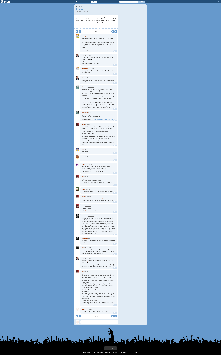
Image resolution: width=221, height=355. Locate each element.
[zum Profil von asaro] (77, 124)
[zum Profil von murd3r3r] (77, 309)
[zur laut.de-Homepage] (7, 1)
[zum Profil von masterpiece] (77, 36)
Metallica (79, 6)
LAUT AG (93, 352)
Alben (94, 1)
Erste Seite (77, 31)
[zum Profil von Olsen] (77, 55)
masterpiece (85, 36)
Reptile (83, 164)
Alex (83, 149)
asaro (83, 124)
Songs (99, 1)
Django (83, 189)
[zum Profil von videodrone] (77, 87)
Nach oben (110, 348)
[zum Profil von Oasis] (77, 247)
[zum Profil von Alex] (77, 149)
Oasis (83, 247)
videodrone (85, 87)
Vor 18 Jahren (90, 309)
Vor (112, 31)
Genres (114, 1)
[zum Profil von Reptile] (77, 164)
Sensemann (85, 216)
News (83, 1)
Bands (88, 1)
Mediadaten (115, 352)
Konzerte (106, 1)
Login (218, 1)
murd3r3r (84, 309)
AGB (130, 352)
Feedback (135, 352)
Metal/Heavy (78, 12)
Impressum (100, 352)
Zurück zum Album (82, 26)
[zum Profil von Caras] (77, 157)
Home (77, 1)
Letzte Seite (115, 31)
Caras (83, 156)
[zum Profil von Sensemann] (77, 216)
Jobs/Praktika (123, 352)
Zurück (80, 31)
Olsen (83, 55)
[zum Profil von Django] (77, 189)
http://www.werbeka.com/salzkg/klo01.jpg (104, 119)
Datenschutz (108, 352)
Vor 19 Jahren (91, 36)
